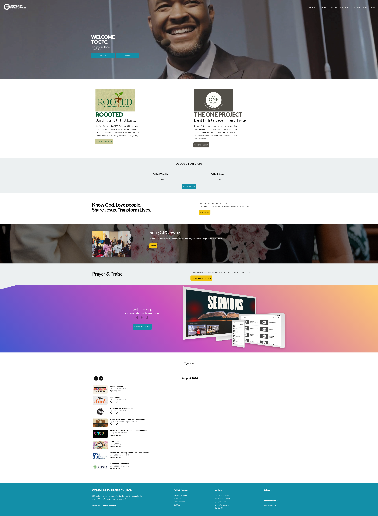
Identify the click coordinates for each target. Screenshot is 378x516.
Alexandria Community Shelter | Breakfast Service (129, 453)
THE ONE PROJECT (201, 145)
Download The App (142, 327)
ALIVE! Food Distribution (119, 464)
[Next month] (101, 378)
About (312, 7)
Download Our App (272, 500)
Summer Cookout (116, 386)
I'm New (356, 7)
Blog (365, 7)
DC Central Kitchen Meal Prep (121, 408)
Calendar (345, 7)
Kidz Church (114, 441)
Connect (323, 7)
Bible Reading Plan (104, 142)
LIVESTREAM (127, 56)
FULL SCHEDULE (189, 186)
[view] (277, 378)
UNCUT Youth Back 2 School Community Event (128, 430)
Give (373, 7)
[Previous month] (96, 378)
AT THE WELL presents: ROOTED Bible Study (127, 419)
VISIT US (103, 56)
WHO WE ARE (204, 212)
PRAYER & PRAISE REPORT (201, 278)
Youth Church (115, 397)
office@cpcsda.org (221, 505)
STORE (153, 246)
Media (334, 7)
